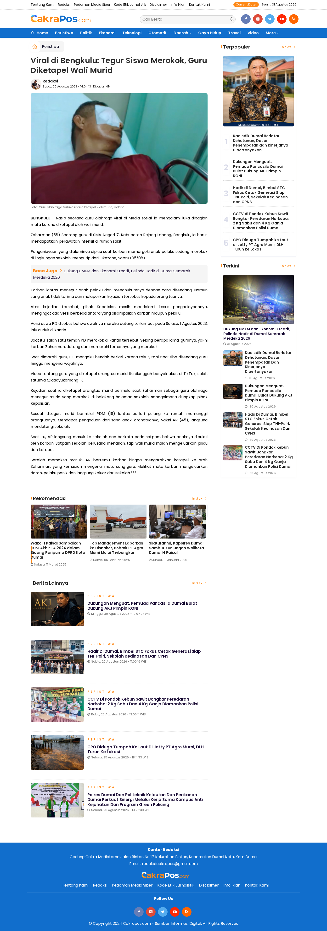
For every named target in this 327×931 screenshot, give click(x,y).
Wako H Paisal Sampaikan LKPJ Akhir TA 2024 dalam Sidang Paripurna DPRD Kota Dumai (58, 550)
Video (253, 33)
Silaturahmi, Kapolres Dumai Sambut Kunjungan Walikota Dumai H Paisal (176, 548)
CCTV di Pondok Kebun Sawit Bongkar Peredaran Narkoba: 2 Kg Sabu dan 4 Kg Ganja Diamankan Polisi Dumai (142, 704)
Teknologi (131, 33)
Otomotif (157, 33)
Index (198, 498)
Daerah (181, 33)
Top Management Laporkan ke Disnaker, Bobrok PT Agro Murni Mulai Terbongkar (116, 548)
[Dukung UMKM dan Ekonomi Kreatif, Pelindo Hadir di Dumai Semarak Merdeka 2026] (258, 299)
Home (42, 33)
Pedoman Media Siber (92, 4)
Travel (234, 33)
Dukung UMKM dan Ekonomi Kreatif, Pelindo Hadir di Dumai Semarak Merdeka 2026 (256, 334)
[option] (60, 537)
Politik (86, 33)
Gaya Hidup (209, 33)
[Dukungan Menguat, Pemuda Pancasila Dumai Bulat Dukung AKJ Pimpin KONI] (232, 391)
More (271, 33)
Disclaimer (158, 4)
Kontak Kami (199, 4)
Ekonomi (107, 33)
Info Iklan (178, 4)
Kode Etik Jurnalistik (130, 4)
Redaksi (64, 4)
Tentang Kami (42, 4)
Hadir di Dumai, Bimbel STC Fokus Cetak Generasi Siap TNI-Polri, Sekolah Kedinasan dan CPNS (144, 653)
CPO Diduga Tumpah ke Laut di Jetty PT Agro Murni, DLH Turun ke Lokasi (145, 749)
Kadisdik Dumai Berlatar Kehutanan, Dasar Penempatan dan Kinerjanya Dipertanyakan (260, 142)
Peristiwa (64, 33)
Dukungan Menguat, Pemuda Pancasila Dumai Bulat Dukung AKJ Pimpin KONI (142, 605)
